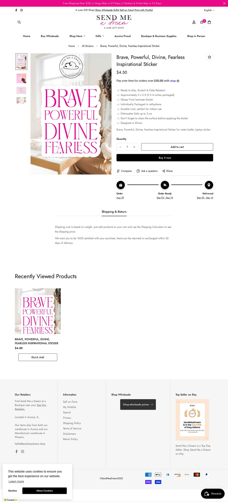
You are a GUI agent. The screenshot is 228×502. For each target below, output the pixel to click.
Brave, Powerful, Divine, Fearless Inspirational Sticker (36, 341)
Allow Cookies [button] (44, 490)
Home (26, 36)
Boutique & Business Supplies (158, 36)
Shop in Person (196, 36)
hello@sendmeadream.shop (30, 444)
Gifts (98, 36)
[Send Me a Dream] (114, 22)
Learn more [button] (16, 481)
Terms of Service (72, 428)
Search (67, 412)
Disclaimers (69, 434)
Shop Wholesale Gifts (107, 10)
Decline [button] (12, 490)
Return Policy (70, 439)
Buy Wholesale (50, 36)
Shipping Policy (72, 423)
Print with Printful (144, 10)
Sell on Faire (126, 10)
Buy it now (165, 158)
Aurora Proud (123, 36)
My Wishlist (69, 407)
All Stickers (87, 46)
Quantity (121, 139)
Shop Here (75, 36)
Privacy (67, 418)
